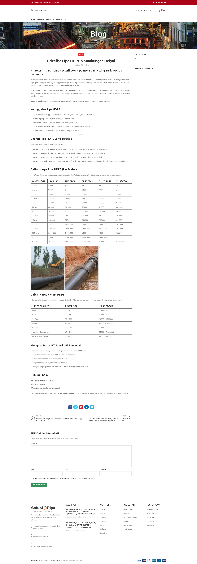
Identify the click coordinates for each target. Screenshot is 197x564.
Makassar (103, 529)
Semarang (103, 521)
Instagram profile (152, 509)
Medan (102, 525)
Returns (126, 513)
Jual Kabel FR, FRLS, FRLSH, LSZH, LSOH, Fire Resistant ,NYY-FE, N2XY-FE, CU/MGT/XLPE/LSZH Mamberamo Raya (80, 512)
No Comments (81, 517)
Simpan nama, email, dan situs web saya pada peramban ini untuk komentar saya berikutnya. (64, 478)
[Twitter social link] (156, 2)
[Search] (151, 10)
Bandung (103, 517)
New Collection (152, 513)
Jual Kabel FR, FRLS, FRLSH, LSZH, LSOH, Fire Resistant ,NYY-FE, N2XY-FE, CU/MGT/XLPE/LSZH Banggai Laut (80, 525)
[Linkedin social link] (162, 2)
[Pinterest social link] (159, 2)
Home (95, 40)
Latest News (127, 525)
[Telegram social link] (164, 2)
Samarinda (103, 533)
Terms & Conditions (130, 517)
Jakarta (102, 513)
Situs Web (102, 469)
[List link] (46, 537)
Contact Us (127, 521)
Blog (101, 41)
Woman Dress (151, 517)
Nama (33, 469)
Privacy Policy (128, 509)
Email (67, 469)
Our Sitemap (127, 529)
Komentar (35, 443)
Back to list (81, 418)
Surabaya (103, 509)
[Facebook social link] (153, 2)
